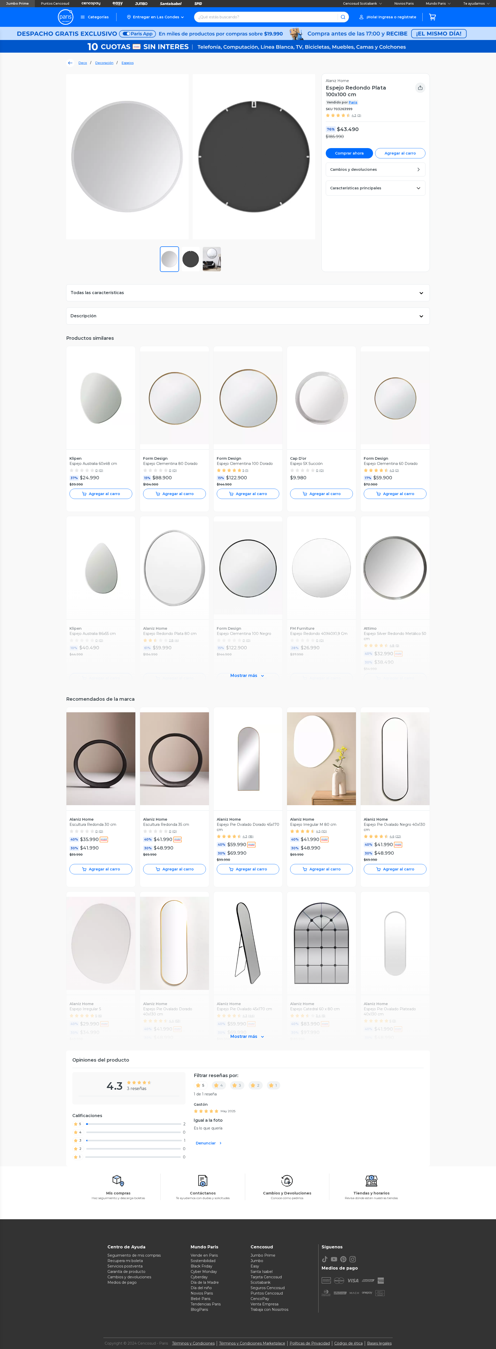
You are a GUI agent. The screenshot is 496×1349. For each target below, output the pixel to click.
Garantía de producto (126, 1271)
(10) (324, 831)
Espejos (128, 63)
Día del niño (201, 1288)
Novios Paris (404, 3)
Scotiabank (260, 1282)
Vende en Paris (204, 1255)
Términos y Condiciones (193, 1343)
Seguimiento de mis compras (134, 1255)
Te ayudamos (474, 3)
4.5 (392, 470)
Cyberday (199, 1277)
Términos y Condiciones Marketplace (252, 1343)
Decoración (104, 63)
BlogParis (199, 1309)
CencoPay (260, 1298)
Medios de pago (122, 1282)
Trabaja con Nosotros (269, 1309)
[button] (155, 17)
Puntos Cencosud (55, 3)
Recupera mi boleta (125, 1260)
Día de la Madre (205, 1282)
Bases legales (379, 1343)
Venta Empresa (264, 1304)
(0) (101, 470)
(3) (359, 115)
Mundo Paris (436, 3)
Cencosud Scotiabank (360, 3)
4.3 (354, 115)
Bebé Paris (200, 1298)
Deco (83, 63)
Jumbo (257, 1260)
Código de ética (348, 1343)
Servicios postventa (125, 1266)
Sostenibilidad (203, 1260)
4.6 (392, 836)
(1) (246, 470)
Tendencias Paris (206, 1304)
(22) (398, 836)
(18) (250, 836)
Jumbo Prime (17, 3)
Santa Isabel (262, 1271)
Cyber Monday (204, 1271)
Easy (255, 1266)
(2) (397, 470)
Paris (353, 102)
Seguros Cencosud (268, 1288)
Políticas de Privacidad (310, 1343)
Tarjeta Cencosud (266, 1277)
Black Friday (201, 1266)
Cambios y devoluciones (129, 1277)
